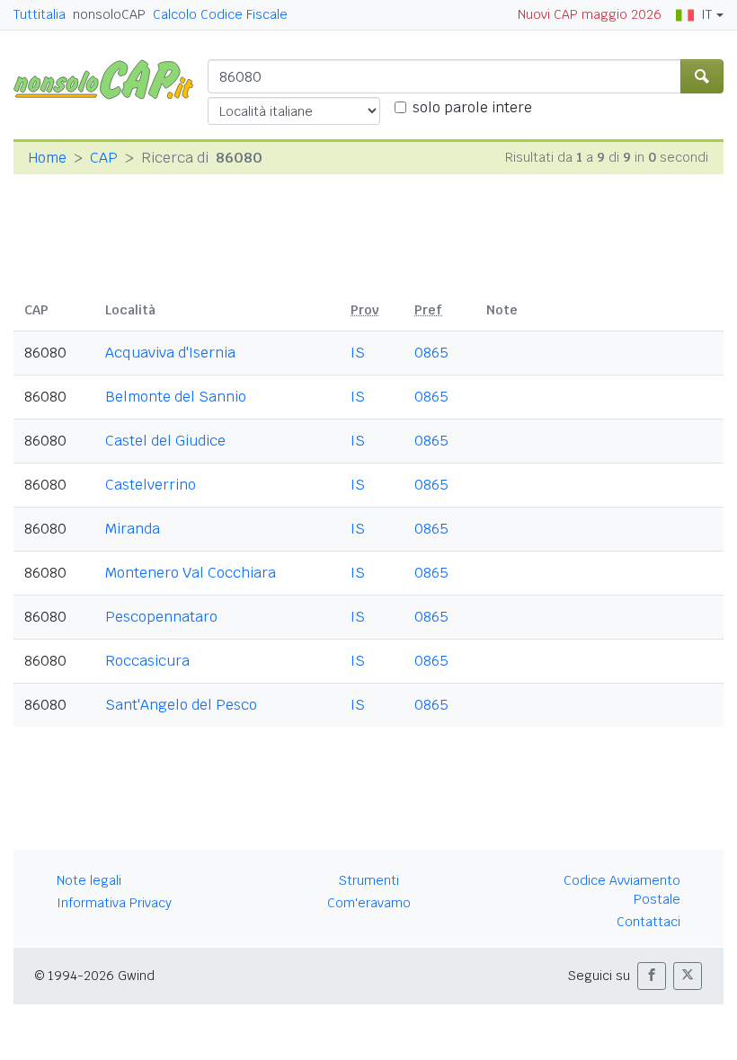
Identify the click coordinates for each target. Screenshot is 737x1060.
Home (47, 157)
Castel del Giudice (165, 440)
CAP (104, 157)
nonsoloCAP (109, 14)
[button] (651, 976)
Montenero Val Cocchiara (190, 572)
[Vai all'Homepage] (110, 78)
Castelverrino (150, 484)
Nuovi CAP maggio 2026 (590, 14)
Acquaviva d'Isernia (170, 352)
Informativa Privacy (114, 903)
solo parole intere (472, 107)
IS (358, 352)
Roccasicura (147, 660)
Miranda (132, 528)
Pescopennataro (161, 616)
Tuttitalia (39, 14)
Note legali (89, 880)
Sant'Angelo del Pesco (181, 704)
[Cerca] (702, 76)
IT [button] (706, 14)
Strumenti (369, 880)
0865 (431, 352)
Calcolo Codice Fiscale (220, 14)
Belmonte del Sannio (175, 396)
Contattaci (648, 922)
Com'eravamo (369, 903)
